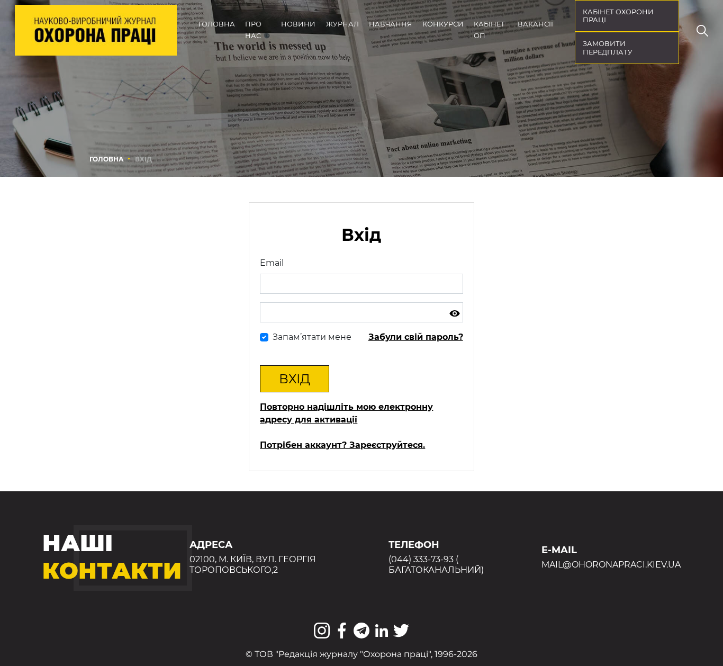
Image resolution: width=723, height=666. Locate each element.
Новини (298, 24)
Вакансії (535, 24)
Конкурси (443, 24)
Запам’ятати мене (312, 337)
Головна (216, 24)
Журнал (342, 24)
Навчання (390, 24)
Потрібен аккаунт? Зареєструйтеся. (342, 445)
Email (272, 263)
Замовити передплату (607, 48)
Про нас (253, 30)
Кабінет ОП (489, 30)
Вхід (294, 378)
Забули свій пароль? (415, 337)
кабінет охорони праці (618, 16)
